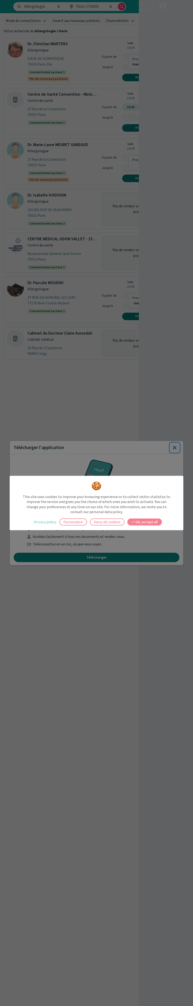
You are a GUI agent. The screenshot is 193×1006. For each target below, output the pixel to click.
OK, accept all (146, 521)
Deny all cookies (107, 521)
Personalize (73, 521)
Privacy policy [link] (45, 522)
